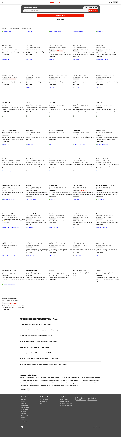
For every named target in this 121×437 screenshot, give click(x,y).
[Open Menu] (1, 2)
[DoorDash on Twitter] (96, 427)
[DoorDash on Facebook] (94, 427)
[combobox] (57, 10)
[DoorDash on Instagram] (99, 427)
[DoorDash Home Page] (55, 2)
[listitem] (23, 377)
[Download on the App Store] (80, 399)
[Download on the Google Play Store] (92, 399)
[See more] (28, 389)
